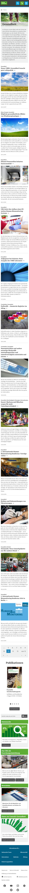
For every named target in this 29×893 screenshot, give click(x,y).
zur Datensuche (6, 745)
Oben (25, 716)
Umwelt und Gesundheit (8, 840)
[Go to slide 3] (14, 704)
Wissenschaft (23, 852)
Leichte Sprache (7, 877)
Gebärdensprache (22, 877)
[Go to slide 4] (16, 704)
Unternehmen (5, 857)
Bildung (25, 857)
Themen (5, 10)
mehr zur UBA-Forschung (8, 780)
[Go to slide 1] (10, 704)
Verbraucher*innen (6, 852)
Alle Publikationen (14, 709)
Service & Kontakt (14, 870)
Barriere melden (6, 880)
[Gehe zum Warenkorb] (22, 3)
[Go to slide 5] (18, 704)
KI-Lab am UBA (19, 780)
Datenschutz (24, 870)
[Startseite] (4, 3)
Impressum (4, 870)
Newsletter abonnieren (7, 811)
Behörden (16, 857)
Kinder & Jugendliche (7, 862)
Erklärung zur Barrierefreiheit (9, 873)
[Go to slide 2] (12, 704)
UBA (12, 771)
